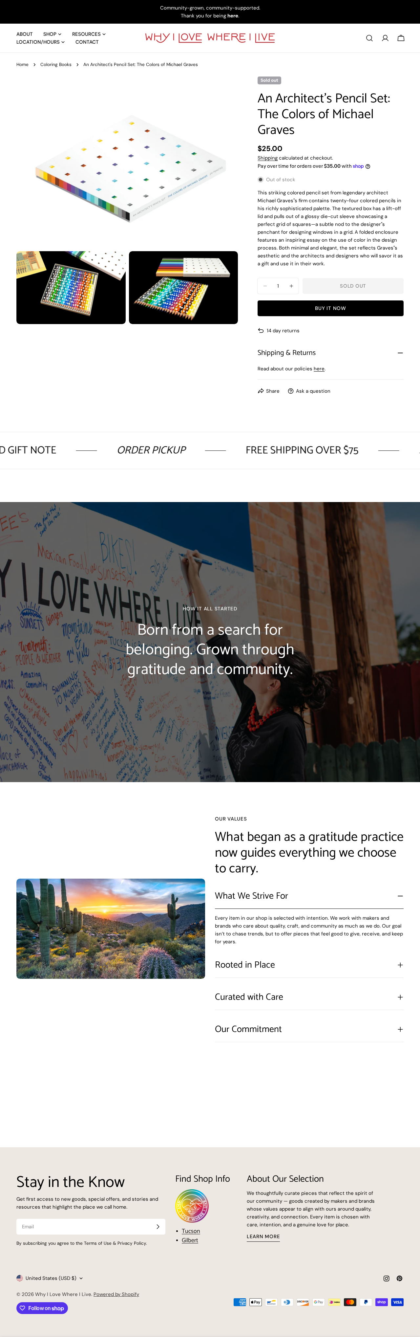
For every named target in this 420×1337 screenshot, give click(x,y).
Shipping (268, 158)
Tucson (191, 1231)
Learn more (263, 1236)
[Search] (369, 38)
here (319, 368)
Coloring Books (56, 64)
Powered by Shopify (116, 1294)
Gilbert (190, 1240)
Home (22, 64)
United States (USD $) (51, 1278)
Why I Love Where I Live (63, 1294)
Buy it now (330, 308)
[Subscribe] (158, 1227)
